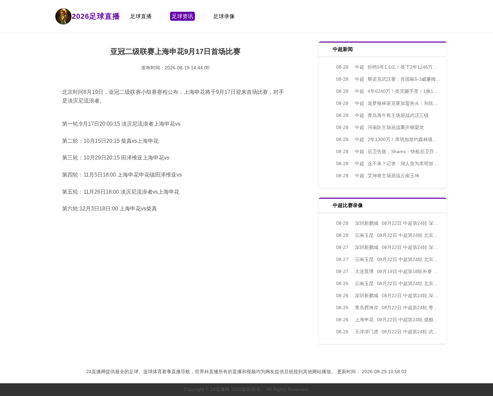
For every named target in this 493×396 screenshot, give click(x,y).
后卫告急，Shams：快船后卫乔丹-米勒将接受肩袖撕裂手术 (414, 151)
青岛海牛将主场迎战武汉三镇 (382, 115)
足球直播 (141, 16)
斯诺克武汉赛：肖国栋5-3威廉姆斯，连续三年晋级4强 (408, 79)
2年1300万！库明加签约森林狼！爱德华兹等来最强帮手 (410, 139)
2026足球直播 (96, 16)
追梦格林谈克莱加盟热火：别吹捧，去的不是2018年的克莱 (413, 103)
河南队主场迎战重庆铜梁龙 (380, 127)
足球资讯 (182, 16)
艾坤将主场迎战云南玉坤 (377, 175)
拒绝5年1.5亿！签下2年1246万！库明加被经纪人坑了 (408, 67)
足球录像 (224, 16)
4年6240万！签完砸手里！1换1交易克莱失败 (398, 91)
